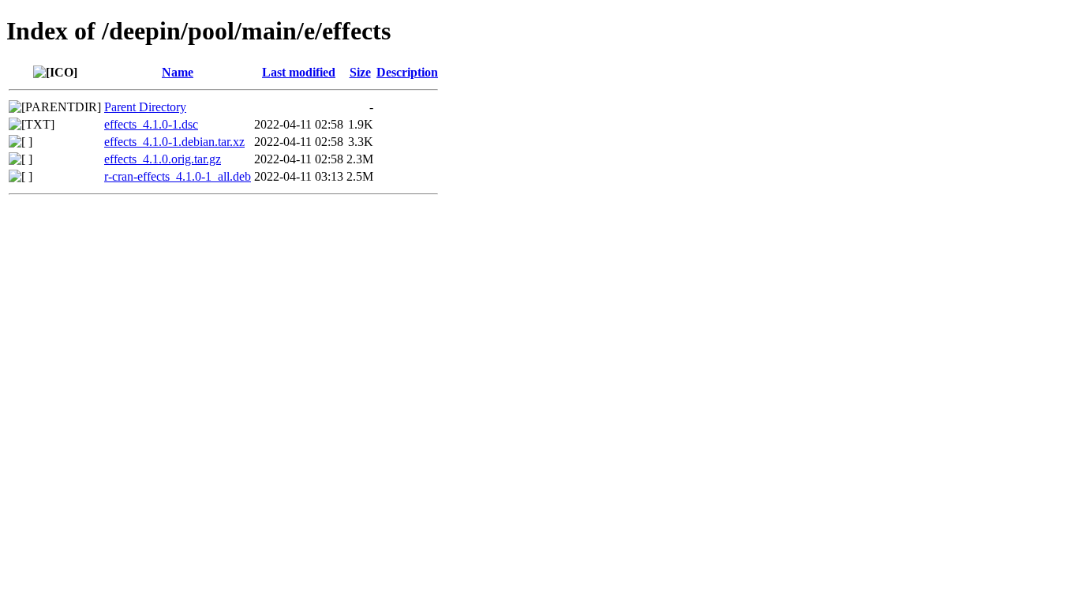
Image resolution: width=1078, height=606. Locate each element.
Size (360, 72)
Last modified (298, 72)
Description (407, 72)
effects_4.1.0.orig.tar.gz (162, 159)
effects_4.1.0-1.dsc (151, 124)
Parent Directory (145, 107)
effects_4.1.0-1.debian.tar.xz (174, 141)
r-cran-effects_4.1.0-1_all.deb (177, 176)
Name (177, 72)
